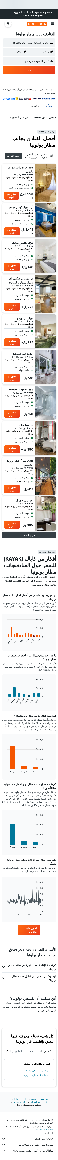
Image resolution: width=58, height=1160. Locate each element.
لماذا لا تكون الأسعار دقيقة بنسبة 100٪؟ (32, 1150)
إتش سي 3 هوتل (24, 500)
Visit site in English (33, 15)
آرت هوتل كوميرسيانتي (21, 207)
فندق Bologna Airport (20, 389)
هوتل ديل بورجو (25, 318)
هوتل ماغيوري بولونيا (22, 242)
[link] (29, 930)
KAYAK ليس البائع (44, 1138)
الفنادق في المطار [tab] (13, 1051)
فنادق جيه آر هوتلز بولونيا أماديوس (20, 462)
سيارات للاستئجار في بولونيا (36, 1075)
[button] (3, 14)
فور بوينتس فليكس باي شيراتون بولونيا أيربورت (20, 280)
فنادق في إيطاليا (20, 1099)
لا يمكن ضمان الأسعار (44, 1129)
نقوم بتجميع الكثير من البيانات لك (35, 1144)
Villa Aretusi (26, 425)
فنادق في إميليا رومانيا (39, 1102)
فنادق (33, 1099)
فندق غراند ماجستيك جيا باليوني (20, 169)
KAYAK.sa (44, 1099)
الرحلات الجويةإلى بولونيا (37, 1070)
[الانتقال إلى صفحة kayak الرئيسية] (37, 24)
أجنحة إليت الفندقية (23, 353)
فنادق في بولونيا (20, 1102)
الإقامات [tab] (31, 1051)
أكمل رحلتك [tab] (45, 1051)
